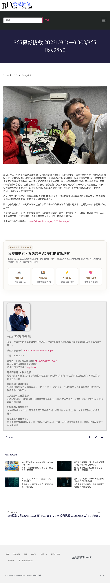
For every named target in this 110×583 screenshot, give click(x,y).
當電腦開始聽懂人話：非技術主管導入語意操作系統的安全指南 (89, 463)
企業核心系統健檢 (26, 561)
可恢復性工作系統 (20, 554)
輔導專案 (11, 561)
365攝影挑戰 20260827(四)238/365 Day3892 (37, 463)
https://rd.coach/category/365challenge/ (48, 221)
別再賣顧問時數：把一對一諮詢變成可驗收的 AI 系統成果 (89, 479)
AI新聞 (33, 554)
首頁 (7, 554)
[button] (104, 20)
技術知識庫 (55, 554)
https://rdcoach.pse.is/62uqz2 (38, 350)
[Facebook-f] (101, 575)
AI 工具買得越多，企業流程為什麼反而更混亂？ (37, 479)
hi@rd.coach (32, 367)
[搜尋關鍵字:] (22, 20)
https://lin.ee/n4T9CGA (46, 361)
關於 (42, 554)
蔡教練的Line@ (82, 557)
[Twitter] (104, 575)
